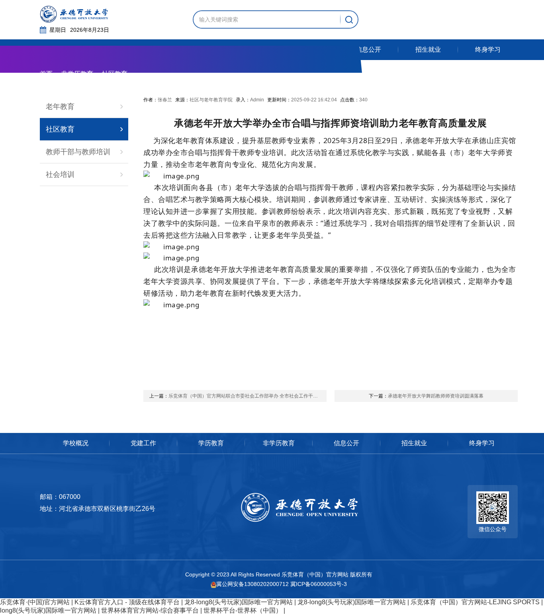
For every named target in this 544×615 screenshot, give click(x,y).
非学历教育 (77, 73)
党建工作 (143, 443)
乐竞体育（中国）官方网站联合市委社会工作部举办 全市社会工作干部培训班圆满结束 (238, 396)
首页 (46, 73)
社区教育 (60, 129)
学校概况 (75, 443)
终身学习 (482, 443)
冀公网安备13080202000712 (252, 584)
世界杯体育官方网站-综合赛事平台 (150, 610)
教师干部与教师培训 (78, 152)
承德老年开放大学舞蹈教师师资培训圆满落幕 (426, 396)
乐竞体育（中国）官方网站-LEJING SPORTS (475, 602)
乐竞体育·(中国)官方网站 (35, 602)
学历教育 (211, 443)
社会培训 (60, 174)
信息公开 (346, 443)
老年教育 (60, 107)
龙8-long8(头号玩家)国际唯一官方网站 (238, 602)
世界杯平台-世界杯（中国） (243, 610)
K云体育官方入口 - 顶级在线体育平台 (127, 602)
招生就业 (414, 443)
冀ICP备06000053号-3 (318, 584)
